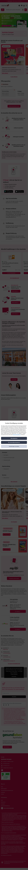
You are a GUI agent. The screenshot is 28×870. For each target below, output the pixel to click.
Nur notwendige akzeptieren (14, 442)
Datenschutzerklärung (17, 434)
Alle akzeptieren (14, 438)
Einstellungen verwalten (14, 446)
